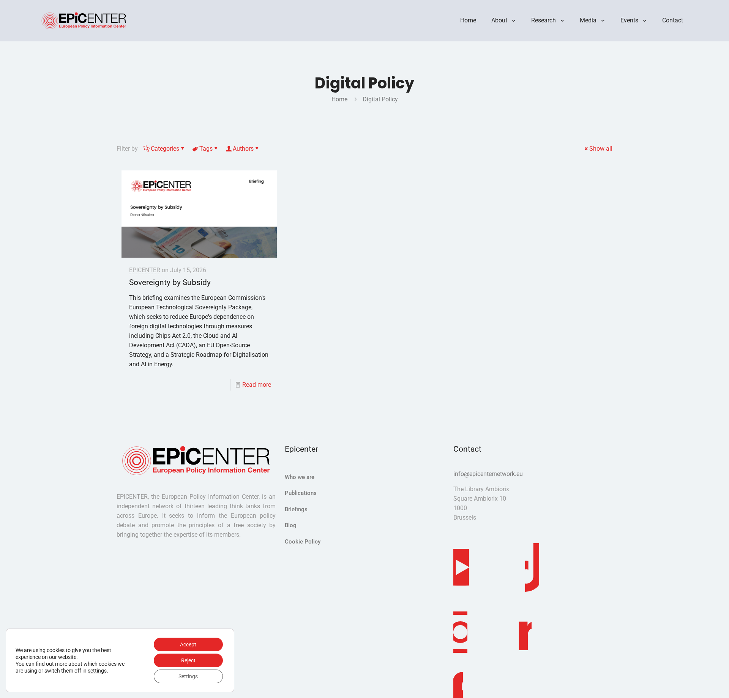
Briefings (296, 509)
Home (339, 99)
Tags (206, 148)
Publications (301, 493)
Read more (256, 384)
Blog (291, 525)
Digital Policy (380, 99)
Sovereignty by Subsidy (170, 282)
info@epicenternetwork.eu (488, 473)
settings (97, 671)
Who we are (299, 477)
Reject (188, 660)
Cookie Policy (302, 541)
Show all (600, 148)
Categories (165, 148)
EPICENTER (144, 270)
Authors (243, 148)
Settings (188, 676)
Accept (188, 644)
